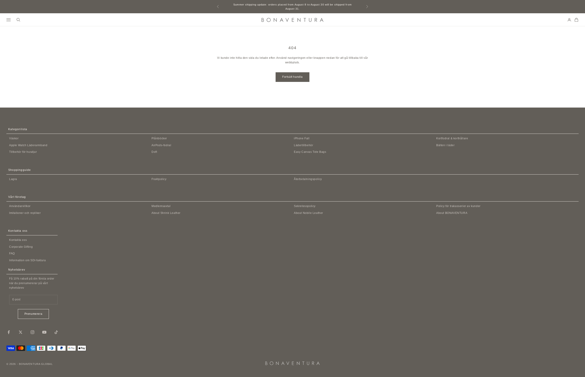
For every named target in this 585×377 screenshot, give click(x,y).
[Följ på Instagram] (32, 332)
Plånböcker (159, 138)
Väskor (14, 138)
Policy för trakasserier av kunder (458, 206)
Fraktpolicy (159, 179)
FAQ (12, 253)
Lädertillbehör (303, 145)
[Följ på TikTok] (56, 332)
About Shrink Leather (166, 213)
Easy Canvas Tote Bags (310, 151)
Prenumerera (33, 313)
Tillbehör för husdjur (23, 151)
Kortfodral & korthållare (452, 138)
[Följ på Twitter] (20, 332)
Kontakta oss (18, 240)
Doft (154, 151)
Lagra (13, 179)
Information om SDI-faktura (27, 260)
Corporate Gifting (21, 246)
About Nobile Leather (308, 213)
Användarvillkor (20, 206)
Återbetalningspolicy (308, 179)
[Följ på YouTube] (44, 332)
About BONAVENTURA (451, 213)
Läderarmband (28, 145)
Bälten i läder (445, 145)
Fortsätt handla (292, 76)
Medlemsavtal (161, 206)
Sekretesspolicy (305, 206)
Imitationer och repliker (25, 213)
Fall (302, 138)
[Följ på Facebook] (8, 332)
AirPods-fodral (161, 145)
